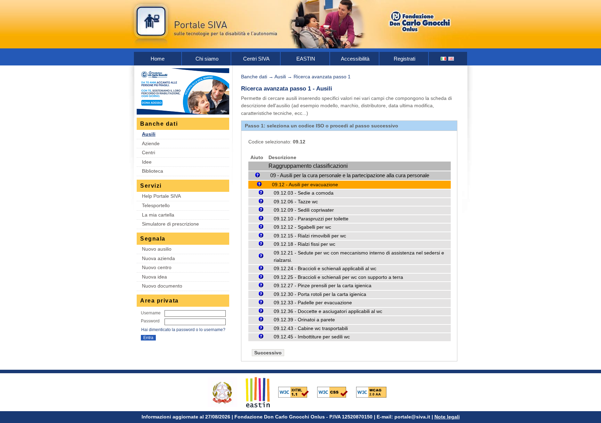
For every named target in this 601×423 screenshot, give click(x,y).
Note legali (447, 417)
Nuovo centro (156, 267)
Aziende (151, 143)
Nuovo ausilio (156, 249)
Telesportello (156, 205)
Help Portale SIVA (161, 196)
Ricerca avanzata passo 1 (322, 76)
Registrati (404, 59)
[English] (451, 58)
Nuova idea (154, 277)
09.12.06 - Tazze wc (296, 201)
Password (150, 321)
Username (151, 313)
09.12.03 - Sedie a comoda (304, 193)
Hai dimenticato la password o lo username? (183, 330)
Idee (147, 162)
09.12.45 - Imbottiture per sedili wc (312, 336)
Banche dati (254, 76)
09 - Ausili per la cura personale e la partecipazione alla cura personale (349, 175)
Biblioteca (152, 171)
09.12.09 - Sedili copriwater (304, 210)
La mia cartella (158, 215)
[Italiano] (444, 58)
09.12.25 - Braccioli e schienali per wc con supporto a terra (338, 277)
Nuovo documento (162, 286)
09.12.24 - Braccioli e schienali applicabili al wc (325, 268)
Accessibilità (355, 59)
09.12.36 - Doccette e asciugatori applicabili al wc (328, 311)
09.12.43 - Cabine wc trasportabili (311, 328)
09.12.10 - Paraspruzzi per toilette (311, 218)
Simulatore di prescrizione (170, 224)
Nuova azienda (158, 258)
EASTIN (305, 59)
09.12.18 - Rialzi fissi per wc (304, 244)
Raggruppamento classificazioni (308, 166)
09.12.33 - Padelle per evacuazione (313, 302)
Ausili (148, 134)
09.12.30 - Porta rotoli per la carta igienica (320, 294)
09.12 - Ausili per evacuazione (305, 184)
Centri (148, 152)
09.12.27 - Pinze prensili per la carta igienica (322, 285)
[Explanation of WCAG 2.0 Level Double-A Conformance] (375, 391)
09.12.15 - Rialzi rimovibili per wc (310, 235)
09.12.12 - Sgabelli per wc (302, 227)
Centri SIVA (256, 59)
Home (158, 59)
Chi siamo (206, 59)
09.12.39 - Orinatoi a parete (304, 319)
